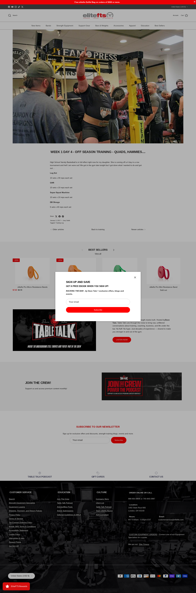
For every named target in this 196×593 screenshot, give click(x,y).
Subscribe (98, 310)
